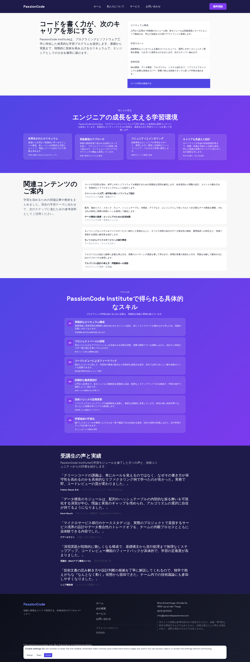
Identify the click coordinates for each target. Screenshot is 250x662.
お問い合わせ (153, 6)
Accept (48, 655)
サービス (135, 6)
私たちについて (115, 6)
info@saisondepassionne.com (173, 615)
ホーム (97, 6)
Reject (39, 655)
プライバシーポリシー (107, 628)
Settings (30, 655)
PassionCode (34, 6)
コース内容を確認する (141, 83)
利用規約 (100, 632)
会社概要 (101, 608)
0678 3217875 (164, 611)
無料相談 (218, 6)
